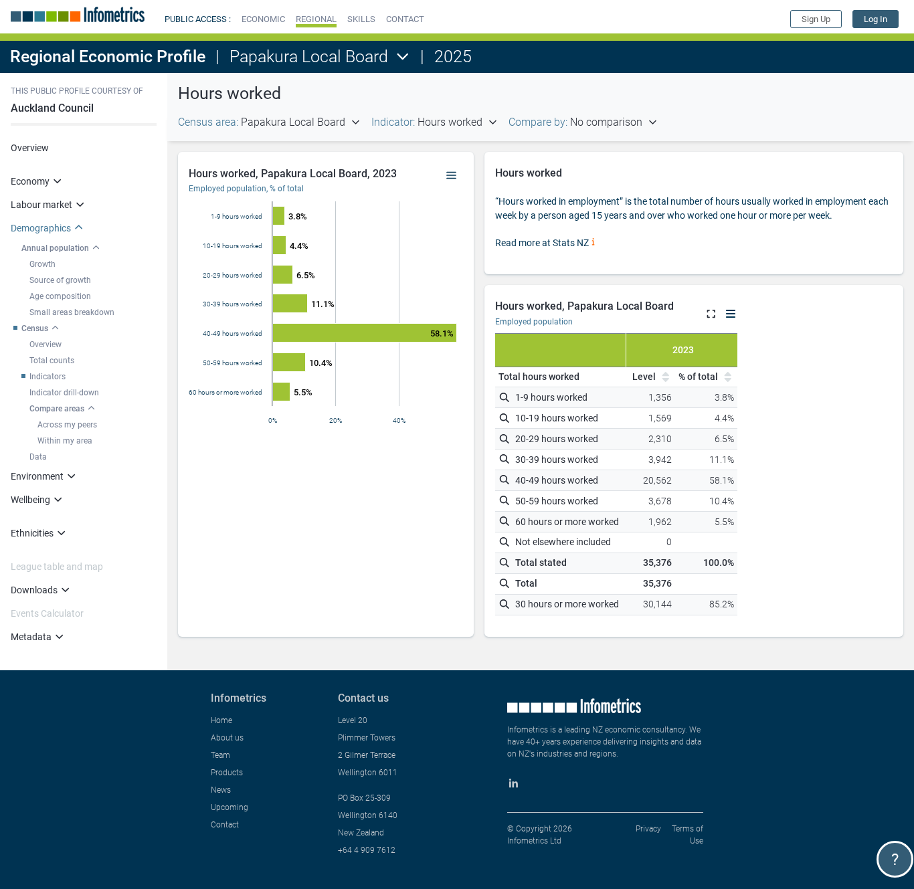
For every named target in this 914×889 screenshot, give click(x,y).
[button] (263, 19)
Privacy (648, 828)
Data (38, 457)
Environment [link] (37, 476)
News (221, 790)
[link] (875, 19)
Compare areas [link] (56, 408)
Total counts (51, 360)
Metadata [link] (31, 636)
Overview (30, 147)
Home (221, 720)
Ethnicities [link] (32, 533)
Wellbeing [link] (30, 499)
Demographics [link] (41, 228)
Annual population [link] (55, 248)
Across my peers (67, 424)
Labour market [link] (41, 204)
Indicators (47, 376)
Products (227, 772)
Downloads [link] (34, 590)
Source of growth (60, 280)
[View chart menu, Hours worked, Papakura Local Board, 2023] (451, 176)
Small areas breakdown (71, 312)
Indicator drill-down (64, 392)
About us (227, 738)
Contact (225, 824)
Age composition (60, 296)
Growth (42, 264)
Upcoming (229, 807)
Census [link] (34, 328)
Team (220, 755)
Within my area (64, 441)
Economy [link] (30, 181)
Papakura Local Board (309, 56)
